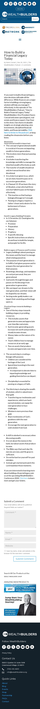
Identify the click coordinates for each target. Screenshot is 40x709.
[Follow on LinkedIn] (20, 4)
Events (5, 689)
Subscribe (20, 9)
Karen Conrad (11, 62)
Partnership (7, 695)
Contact (5, 702)
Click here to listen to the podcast (18, 131)
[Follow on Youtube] (25, 4)
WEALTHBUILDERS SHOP (13, 576)
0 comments (26, 65)
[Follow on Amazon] (34, 4)
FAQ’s (4, 698)
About (4, 683)
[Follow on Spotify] (29, 4)
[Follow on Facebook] (6, 4)
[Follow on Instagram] (11, 4)
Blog (4, 686)
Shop (4, 692)
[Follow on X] (15, 4)
